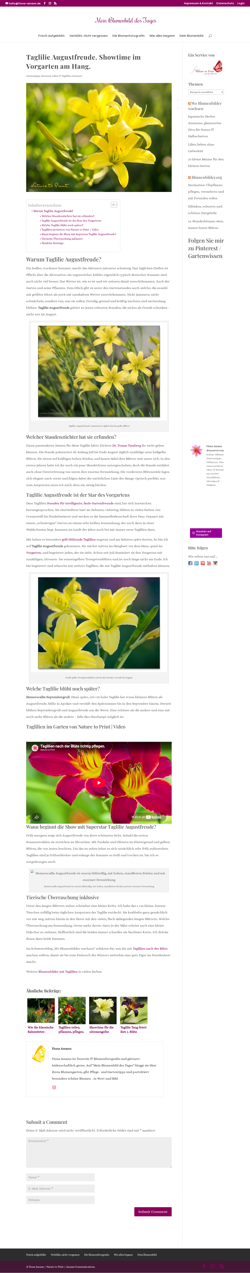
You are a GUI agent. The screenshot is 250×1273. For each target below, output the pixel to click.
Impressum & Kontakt (198, 3)
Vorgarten (33, 552)
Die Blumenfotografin (128, 36)
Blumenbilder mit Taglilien (58, 971)
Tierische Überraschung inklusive (62, 238)
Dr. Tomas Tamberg (126, 445)
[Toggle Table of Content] (112, 205)
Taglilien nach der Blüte (150, 948)
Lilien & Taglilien (61, 75)
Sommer (77, 75)
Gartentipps (33, 75)
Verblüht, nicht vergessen (88, 36)
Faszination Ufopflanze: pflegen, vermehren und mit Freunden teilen (206, 191)
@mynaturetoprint (216, 450)
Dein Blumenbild (191, 36)
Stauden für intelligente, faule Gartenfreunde (80, 503)
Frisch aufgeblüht (51, 36)
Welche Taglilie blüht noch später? (62, 225)
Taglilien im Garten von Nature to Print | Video (70, 229)
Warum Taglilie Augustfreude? (53, 211)
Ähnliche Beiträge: (53, 243)
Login (241, 3)
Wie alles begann (162, 36)
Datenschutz (225, 3)
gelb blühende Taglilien (79, 539)
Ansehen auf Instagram (203, 533)
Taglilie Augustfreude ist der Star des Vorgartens (71, 220)
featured (46, 75)
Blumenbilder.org (207, 177)
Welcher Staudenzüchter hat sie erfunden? (68, 216)
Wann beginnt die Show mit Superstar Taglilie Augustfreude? (79, 234)
